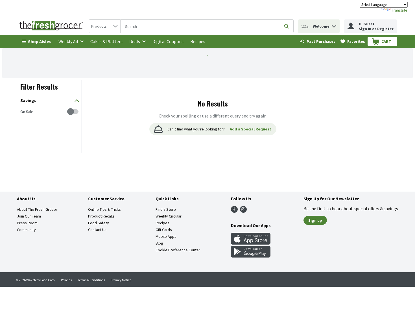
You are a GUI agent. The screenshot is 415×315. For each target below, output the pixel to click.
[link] (317, 41)
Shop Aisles (39, 41)
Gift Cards (164, 229)
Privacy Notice (121, 280)
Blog (159, 243)
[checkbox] (23, 112)
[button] (334, 25)
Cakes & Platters (106, 41)
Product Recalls (101, 216)
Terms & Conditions (91, 280)
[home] (52, 26)
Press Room (27, 222)
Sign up (315, 220)
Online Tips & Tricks (104, 209)
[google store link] (250, 256)
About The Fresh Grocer (37, 209)
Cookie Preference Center (178, 249)
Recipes (197, 41)
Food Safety (98, 222)
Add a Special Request (250, 129)
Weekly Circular (169, 216)
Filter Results (39, 86)
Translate (399, 10)
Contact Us (97, 229)
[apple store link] (250, 243)
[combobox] (104, 26)
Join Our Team (29, 216)
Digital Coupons (168, 41)
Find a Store (166, 209)
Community (26, 229)
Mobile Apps (166, 236)
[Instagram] (243, 211)
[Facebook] (234, 211)
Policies (66, 280)
